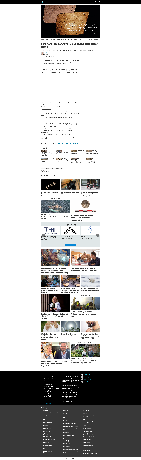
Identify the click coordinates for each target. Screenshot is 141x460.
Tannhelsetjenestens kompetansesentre (90, 433)
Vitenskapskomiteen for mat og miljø (90, 453)
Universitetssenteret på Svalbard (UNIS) (90, 447)
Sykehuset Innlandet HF (87, 431)
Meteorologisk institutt (47, 446)
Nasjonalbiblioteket (66, 419)
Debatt (83, 2)
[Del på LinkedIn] (46, 171)
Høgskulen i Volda (46, 434)
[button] (43, 235)
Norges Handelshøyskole (67, 437)
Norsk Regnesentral (66, 444)
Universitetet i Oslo (86, 442)
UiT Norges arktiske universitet (88, 436)
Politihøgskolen (86, 410)
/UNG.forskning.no (88, 379)
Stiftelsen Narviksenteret (87, 428)
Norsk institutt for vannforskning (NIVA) (70, 451)
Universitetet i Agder (87, 437)
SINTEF (84, 419)
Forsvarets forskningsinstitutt (48, 423)
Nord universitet (66, 432)
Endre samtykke (47, 403)
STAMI (84, 425)
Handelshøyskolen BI (47, 428)
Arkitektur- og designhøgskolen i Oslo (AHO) (51, 412)
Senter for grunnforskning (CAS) (89, 421)
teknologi (44, 168)
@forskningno (87, 374)
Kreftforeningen (46, 442)
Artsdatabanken (46, 413)
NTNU (64, 417)
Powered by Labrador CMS (70, 458)
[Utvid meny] (99, 2)
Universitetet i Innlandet (87, 440)
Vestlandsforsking (86, 448)
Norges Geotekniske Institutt (68, 435)
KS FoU (44, 440)
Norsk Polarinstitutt (66, 443)
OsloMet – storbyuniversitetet (68, 452)
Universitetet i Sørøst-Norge (88, 445)
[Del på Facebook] (42, 171)
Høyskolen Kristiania (47, 437)
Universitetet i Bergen (87, 439)
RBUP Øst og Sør (86, 413)
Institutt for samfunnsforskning (49, 439)
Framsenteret (45, 425)
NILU (44, 454)
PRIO (84, 412)
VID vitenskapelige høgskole (88, 451)
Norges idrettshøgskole (67, 441)
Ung (87, 2)
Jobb (95, 2)
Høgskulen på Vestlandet (47, 436)
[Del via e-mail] (48, 171)
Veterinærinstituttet (86, 450)
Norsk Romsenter (66, 446)
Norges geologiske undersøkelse (69, 440)
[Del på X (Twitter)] (44, 171)
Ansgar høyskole (46, 410)
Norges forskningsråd (67, 438)
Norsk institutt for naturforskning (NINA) (70, 449)
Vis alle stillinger (70, 244)
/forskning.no (87, 377)
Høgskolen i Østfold (46, 433)
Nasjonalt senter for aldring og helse (69, 423)
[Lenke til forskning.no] (60, 1)
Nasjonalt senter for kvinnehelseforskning (70, 426)
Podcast (91, 2)
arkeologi (50, 168)
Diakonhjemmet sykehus (47, 415)
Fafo (44, 419)
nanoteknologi (58, 168)
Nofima (64, 430)
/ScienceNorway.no (88, 381)
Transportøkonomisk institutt (88, 434)
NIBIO (44, 449)
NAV (44, 448)
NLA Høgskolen (66, 410)
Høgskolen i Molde (46, 431)
